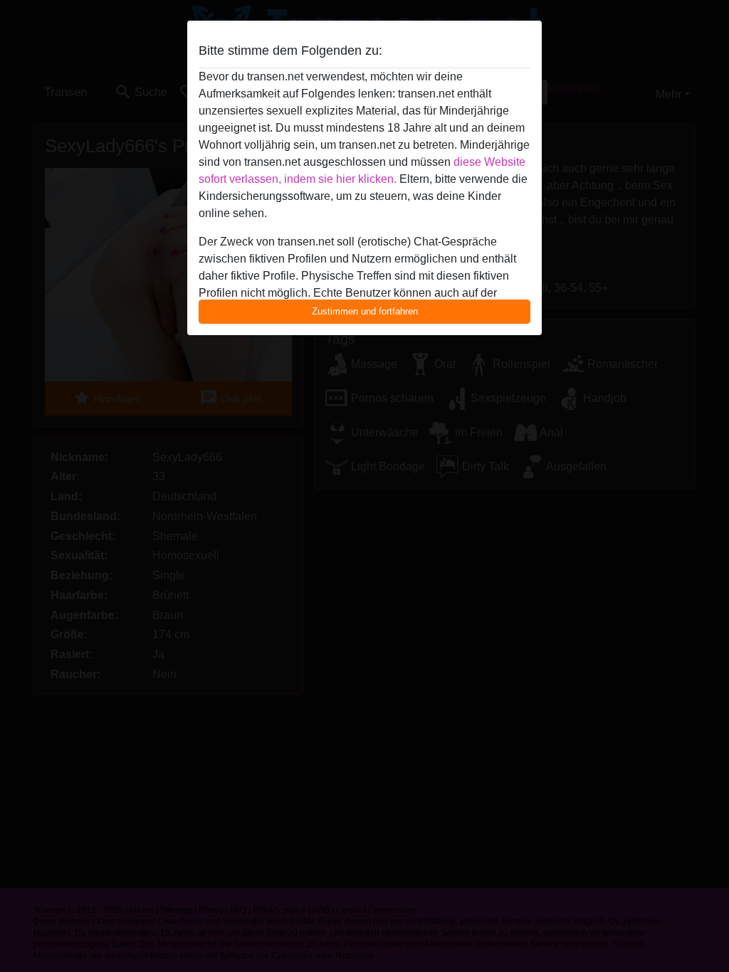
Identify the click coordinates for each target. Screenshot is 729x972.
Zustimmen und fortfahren (365, 311)
